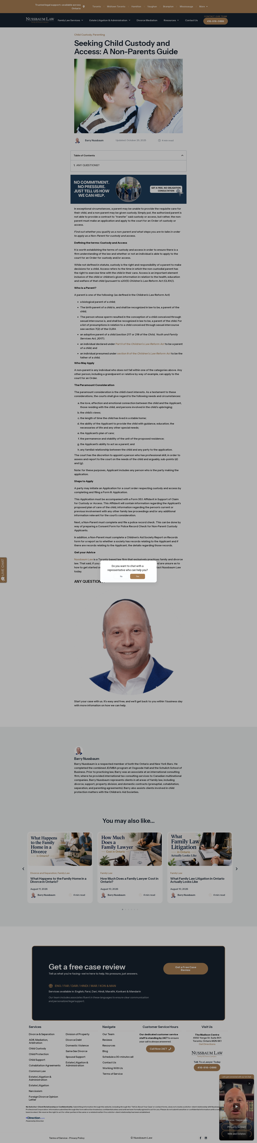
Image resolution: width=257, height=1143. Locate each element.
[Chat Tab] (128, 571)
